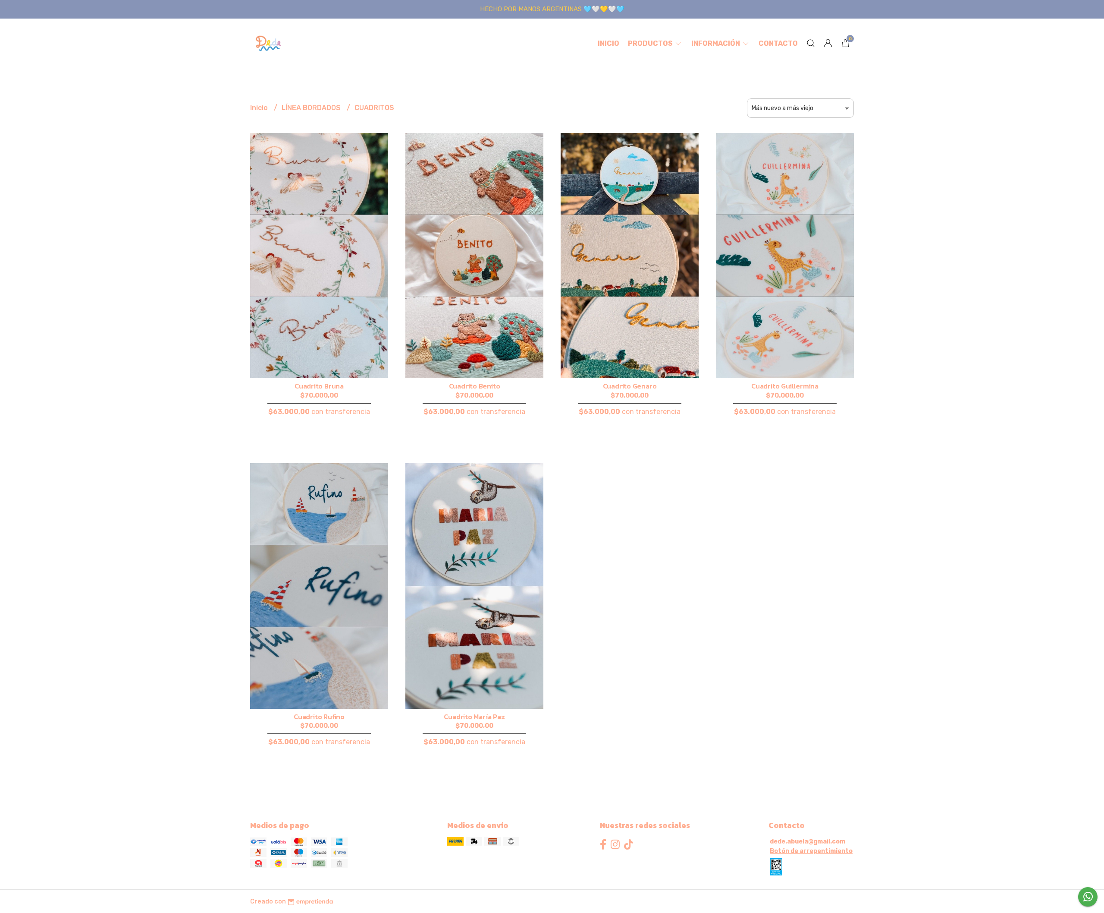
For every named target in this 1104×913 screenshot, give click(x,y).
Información (716, 43)
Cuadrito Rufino (319, 716)
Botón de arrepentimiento (811, 851)
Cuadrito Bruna (319, 386)
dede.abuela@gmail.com (807, 841)
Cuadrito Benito (474, 386)
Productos (651, 43)
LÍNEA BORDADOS (312, 108)
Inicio (608, 43)
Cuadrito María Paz (474, 716)
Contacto (778, 43)
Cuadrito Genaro (630, 386)
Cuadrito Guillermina (785, 386)
